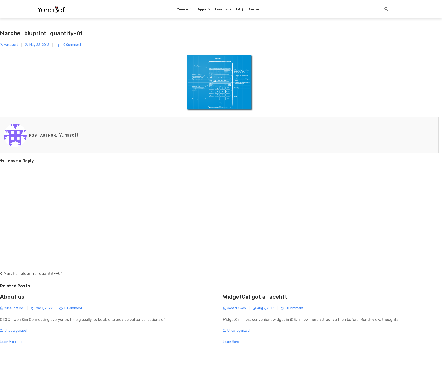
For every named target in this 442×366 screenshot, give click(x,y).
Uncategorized (16, 331)
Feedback (223, 9)
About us (12, 297)
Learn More (8, 342)
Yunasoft (185, 9)
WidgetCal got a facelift (255, 297)
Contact (254, 9)
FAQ (239, 9)
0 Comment (72, 45)
